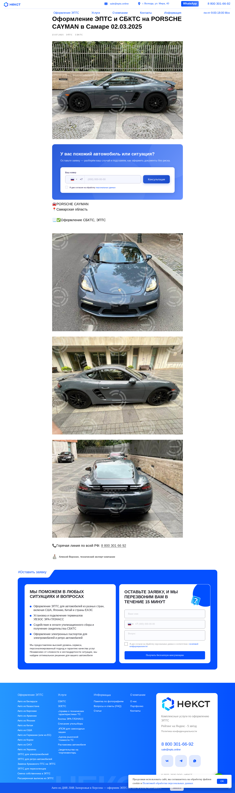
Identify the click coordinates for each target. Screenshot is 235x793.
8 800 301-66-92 (177, 744)
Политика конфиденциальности (179, 731)
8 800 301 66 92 (113, 545)
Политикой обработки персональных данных (168, 783)
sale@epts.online (171, 749)
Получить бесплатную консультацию (165, 655)
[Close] (230, 788)
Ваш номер (70, 172)
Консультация (156, 179)
